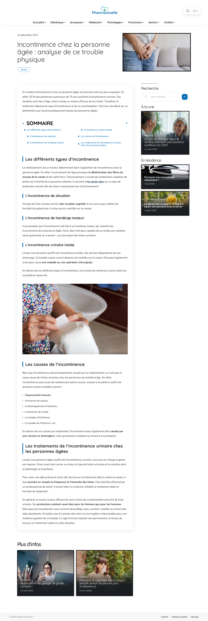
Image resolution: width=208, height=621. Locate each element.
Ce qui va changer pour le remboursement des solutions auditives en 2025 (164, 142)
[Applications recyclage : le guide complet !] (46, 573)
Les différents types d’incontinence (44, 129)
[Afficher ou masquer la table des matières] (90, 123)
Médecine (148, 136)
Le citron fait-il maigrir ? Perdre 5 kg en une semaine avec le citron (163, 205)
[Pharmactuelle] (104, 10)
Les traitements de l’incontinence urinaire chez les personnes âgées (101, 144)
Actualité (25, 580)
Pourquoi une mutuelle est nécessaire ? (159, 178)
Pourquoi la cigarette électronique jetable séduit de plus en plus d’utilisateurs (102, 583)
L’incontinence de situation (43, 136)
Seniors (24, 69)
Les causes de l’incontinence (95, 136)
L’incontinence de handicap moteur (47, 142)
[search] (187, 11)
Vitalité (83, 577)
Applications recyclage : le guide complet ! (42, 584)
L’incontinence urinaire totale (98, 129)
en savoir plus (95, 181)
